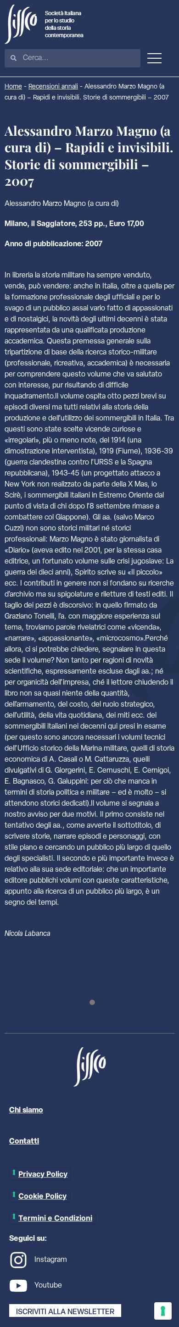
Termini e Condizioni (55, 1217)
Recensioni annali (53, 86)
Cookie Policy (42, 1195)
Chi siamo (26, 1110)
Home (13, 86)
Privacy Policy (42, 1173)
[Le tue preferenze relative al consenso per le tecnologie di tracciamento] (163, 1311)
